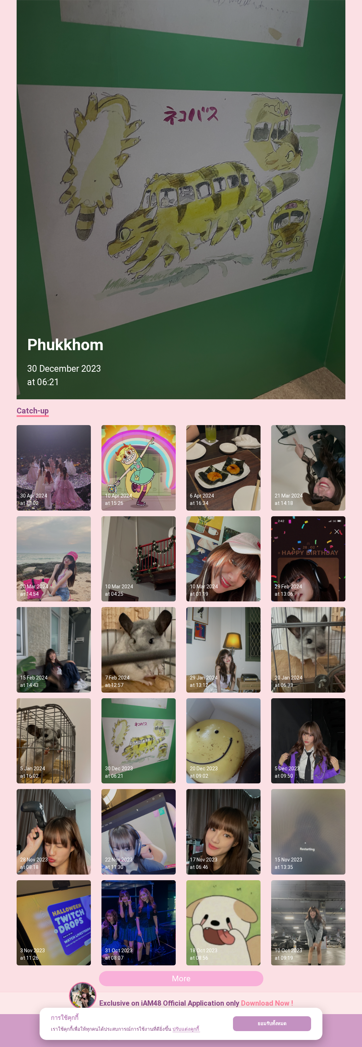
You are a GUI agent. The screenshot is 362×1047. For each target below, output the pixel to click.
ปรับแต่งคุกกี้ (186, 1029)
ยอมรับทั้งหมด (272, 1023)
